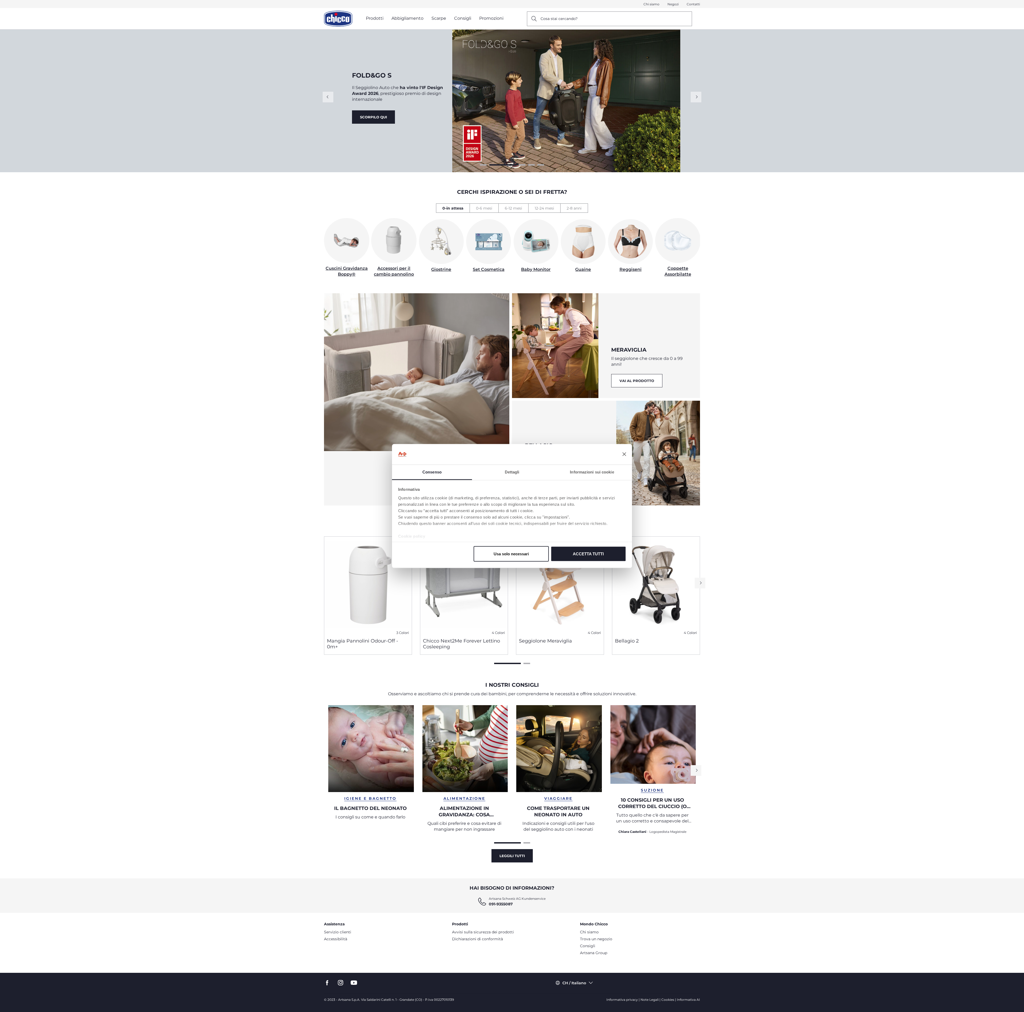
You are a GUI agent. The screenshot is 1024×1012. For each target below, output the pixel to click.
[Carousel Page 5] (540, 165)
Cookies (667, 1000)
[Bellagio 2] (656, 585)
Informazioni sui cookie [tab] (592, 471)
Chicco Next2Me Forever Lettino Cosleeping (461, 644)
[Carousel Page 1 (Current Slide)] (507, 663)
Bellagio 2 (627, 641)
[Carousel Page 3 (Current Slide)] (512, 165)
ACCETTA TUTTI (588, 554)
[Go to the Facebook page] (327, 982)
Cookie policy (411, 536)
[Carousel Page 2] (492, 165)
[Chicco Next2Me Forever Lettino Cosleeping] (464, 585)
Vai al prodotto (425, 120)
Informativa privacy (622, 1000)
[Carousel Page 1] (483, 165)
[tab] (453, 208)
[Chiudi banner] (624, 454)
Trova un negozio (596, 939)
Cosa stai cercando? (559, 18)
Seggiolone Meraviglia (545, 641)
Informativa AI (688, 1000)
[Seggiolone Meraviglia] (560, 585)
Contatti (693, 4)
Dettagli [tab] (512, 471)
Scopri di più (374, 120)
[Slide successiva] (696, 97)
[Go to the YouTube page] (354, 982)
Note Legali (650, 1000)
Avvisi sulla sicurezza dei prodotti (483, 932)
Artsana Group (593, 952)
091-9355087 (501, 904)
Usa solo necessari (511, 554)
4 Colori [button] (498, 633)
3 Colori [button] (402, 633)
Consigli (587, 945)
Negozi (673, 4)
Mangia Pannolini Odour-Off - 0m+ (362, 644)
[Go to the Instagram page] (340, 982)
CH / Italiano (574, 983)
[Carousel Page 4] (531, 165)
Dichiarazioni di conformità (477, 939)
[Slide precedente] (328, 97)
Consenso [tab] (432, 471)
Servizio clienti (337, 932)
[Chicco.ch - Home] (338, 19)
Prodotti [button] (374, 18)
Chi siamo (651, 4)
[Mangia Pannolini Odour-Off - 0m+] (368, 585)
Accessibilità (335, 939)
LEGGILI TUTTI (512, 856)
